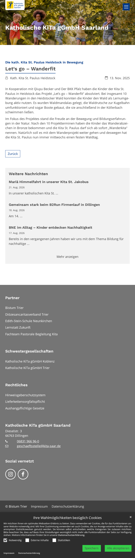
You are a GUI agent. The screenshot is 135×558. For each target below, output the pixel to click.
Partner (12, 298)
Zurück (13, 154)
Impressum (9, 553)
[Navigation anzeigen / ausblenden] (126, 6)
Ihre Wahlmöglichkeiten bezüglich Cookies (67, 518)
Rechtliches (16, 385)
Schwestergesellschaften (29, 351)
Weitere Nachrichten (28, 174)
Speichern (91, 548)
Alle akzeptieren (118, 548)
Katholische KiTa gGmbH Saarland (37, 425)
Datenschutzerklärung (71, 535)
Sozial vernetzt (19, 461)
